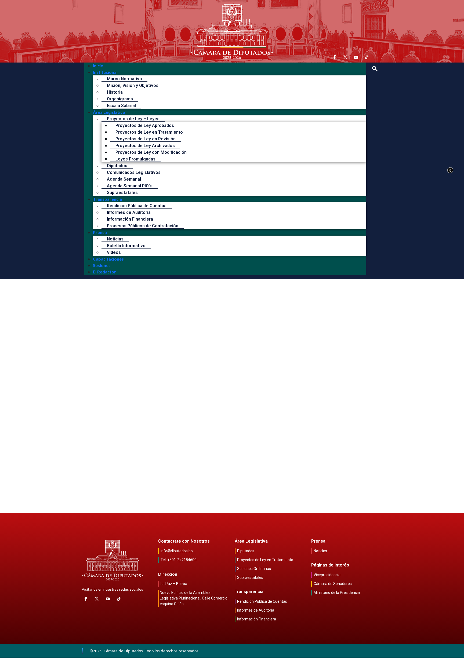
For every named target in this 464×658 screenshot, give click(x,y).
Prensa (100, 232)
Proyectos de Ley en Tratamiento (149, 132)
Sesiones (102, 265)
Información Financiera (130, 219)
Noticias (115, 239)
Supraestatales (122, 192)
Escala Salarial (121, 105)
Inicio (98, 65)
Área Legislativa (109, 112)
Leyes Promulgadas (135, 159)
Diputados (117, 165)
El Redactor (104, 271)
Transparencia (107, 199)
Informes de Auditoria (129, 212)
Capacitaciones (108, 258)
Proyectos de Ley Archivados (145, 145)
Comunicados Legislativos (134, 172)
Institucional (105, 72)
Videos (114, 252)
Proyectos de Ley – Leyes (133, 118)
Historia (115, 92)
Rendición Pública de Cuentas (136, 205)
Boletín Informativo (126, 245)
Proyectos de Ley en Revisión (145, 138)
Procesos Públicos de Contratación (142, 225)
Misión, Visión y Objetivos (132, 85)
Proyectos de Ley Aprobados (144, 125)
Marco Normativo (124, 78)
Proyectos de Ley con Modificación (151, 152)
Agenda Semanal (124, 179)
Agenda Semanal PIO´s (130, 185)
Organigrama (120, 98)
